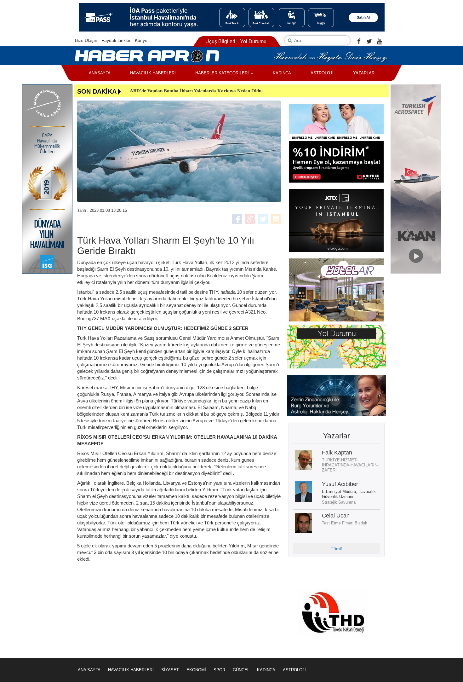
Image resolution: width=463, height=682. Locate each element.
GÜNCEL (241, 670)
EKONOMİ (196, 670)
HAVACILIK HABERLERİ (153, 73)
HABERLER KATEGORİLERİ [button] (222, 73)
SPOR (219, 670)
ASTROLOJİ (322, 73)
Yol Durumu (253, 41)
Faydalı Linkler (116, 40)
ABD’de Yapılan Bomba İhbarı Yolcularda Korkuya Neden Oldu (195, 90)
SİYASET (170, 670)
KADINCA (282, 73)
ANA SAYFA (89, 670)
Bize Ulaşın (86, 40)
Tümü (336, 548)
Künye (141, 40)
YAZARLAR (363, 73)
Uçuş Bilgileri (220, 41)
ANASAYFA (100, 73)
